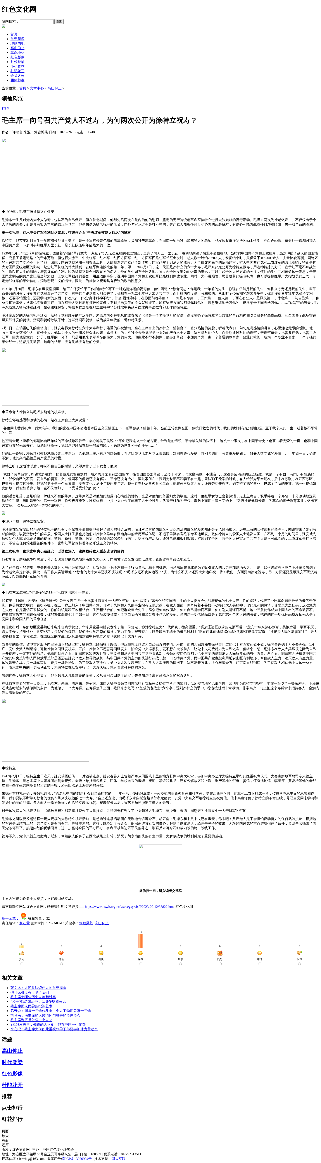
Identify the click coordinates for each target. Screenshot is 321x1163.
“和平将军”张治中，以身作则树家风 (38, 1001)
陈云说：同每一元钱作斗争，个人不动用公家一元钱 (50, 1011)
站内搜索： (10, 21)
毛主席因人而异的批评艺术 (31, 1006)
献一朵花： (11, 918)
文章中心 (37, 88)
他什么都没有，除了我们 (29, 992)
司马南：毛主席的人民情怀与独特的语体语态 (45, 1015)
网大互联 (119, 1159)
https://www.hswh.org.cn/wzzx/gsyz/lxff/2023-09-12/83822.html (129, 907)
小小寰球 (17, 66)
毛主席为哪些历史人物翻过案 (33, 997)
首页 (13, 34)
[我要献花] (24, 918)
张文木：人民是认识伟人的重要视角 (38, 988)
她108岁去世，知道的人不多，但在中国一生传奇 (48, 1024)
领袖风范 (86, 923)
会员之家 (17, 75)
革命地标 (17, 52)
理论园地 (17, 43)
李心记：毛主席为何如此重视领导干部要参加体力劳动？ (54, 1029)
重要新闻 (17, 39)
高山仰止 (17, 48)
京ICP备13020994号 (77, 1159)
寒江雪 (24, 923)
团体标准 (17, 80)
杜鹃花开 (17, 71)
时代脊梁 (17, 62)
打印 (5, 108)
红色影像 (17, 57)
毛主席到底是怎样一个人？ (31, 1020)
